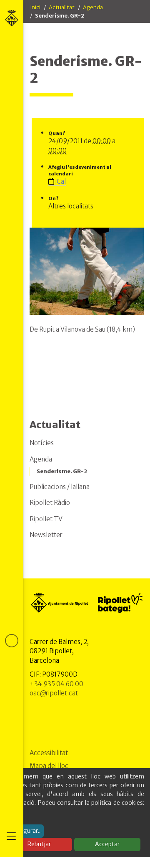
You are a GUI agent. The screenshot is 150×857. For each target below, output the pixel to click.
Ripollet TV (46, 519)
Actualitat (62, 7)
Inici (35, 7)
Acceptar (107, 844)
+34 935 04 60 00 (56, 684)
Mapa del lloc (49, 766)
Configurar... (25, 830)
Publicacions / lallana (60, 487)
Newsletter (46, 535)
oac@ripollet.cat (54, 693)
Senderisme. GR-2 (62, 471)
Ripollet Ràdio (50, 503)
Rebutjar (39, 844)
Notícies (42, 443)
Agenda (93, 7)
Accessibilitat (49, 753)
